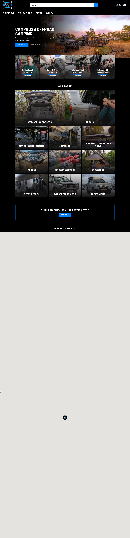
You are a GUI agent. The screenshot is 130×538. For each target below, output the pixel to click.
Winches (32, 170)
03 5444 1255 (121, 5)
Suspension (65, 146)
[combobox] (64, 5)
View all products (37, 45)
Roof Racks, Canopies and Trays (98, 144)
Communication (31, 194)
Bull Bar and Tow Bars (65, 194)
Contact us (65, 215)
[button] (9, 12)
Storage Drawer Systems (40, 122)
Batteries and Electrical (32, 146)
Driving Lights (98, 194)
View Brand (21, 45)
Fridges (90, 122)
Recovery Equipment (65, 170)
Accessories (98, 170)
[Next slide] (128, 37)
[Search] (96, 5)
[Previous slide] (2, 37)
